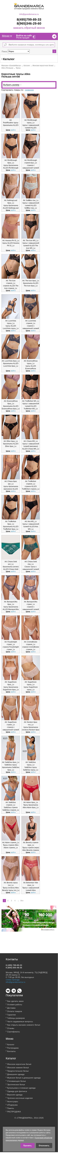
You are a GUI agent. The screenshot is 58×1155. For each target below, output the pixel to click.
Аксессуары (12, 1101)
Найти (54, 51)
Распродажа (13, 1048)
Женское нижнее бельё (18, 1067)
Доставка (11, 1008)
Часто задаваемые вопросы (20, 1021)
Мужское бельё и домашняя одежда (24, 1078)
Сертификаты (13, 1031)
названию (29, 90)
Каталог (27, 66)
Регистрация (22, 37)
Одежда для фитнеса (17, 1091)
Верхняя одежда (14, 1095)
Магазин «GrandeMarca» (11, 66)
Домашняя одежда (15, 1074)
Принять (27, 1145)
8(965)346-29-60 (29, 23)
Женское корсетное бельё (42, 66)
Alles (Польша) (7, 68)
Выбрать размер (11, 85)
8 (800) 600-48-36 (14, 967)
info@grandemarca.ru (29, 14)
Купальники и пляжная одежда (21, 1088)
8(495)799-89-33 (29, 19)
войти (13, 130)
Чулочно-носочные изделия (20, 1098)
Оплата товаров (14, 1011)
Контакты (11, 1051)
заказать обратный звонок (29, 28)
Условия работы (14, 1004)
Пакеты (10, 1108)
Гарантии (11, 1015)
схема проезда (13, 979)
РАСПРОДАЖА (14, 1111)
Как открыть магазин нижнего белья (23, 1025)
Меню (6, 35)
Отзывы (10, 1028)
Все (22, 901)
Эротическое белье (16, 1084)
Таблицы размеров (16, 1018)
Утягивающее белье (16, 1081)
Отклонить (44, 1145)
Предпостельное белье (18, 1071)
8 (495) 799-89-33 (14, 965)
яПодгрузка (12, 1105)
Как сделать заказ (15, 1001)
